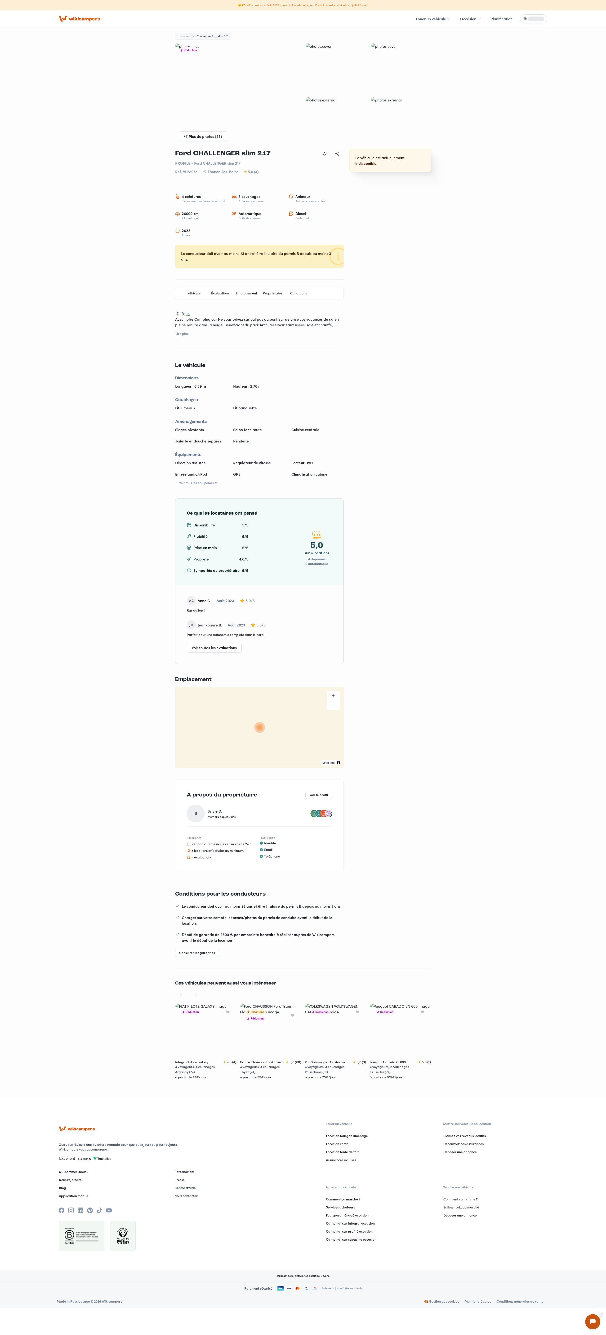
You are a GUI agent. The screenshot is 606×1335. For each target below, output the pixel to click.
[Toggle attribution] (338, 763)
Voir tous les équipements (198, 483)
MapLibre (328, 763)
